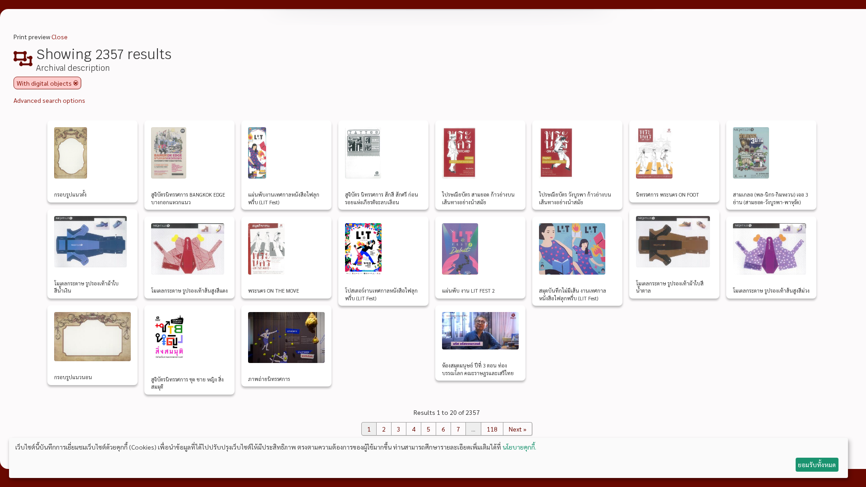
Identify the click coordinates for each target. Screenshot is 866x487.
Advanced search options (49, 100)
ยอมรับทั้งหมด (817, 464)
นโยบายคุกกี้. (519, 447)
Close (59, 36)
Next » (517, 429)
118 (492, 429)
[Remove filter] (76, 82)
